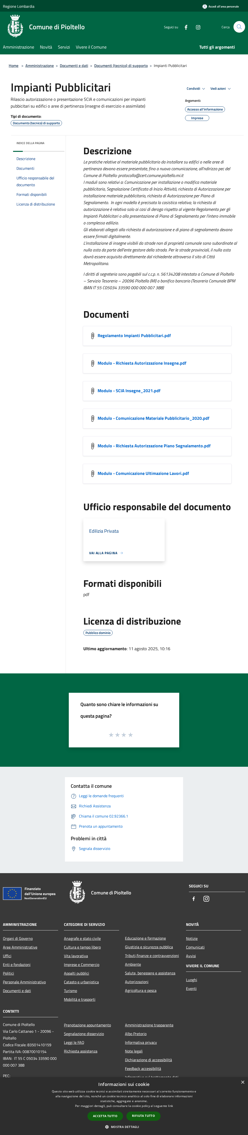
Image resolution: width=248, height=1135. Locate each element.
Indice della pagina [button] (30, 143)
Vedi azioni (218, 88)
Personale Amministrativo (24, 982)
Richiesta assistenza (80, 1051)
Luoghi (191, 980)
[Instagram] (196, 26)
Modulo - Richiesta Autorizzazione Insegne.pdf (142, 363)
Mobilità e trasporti (79, 999)
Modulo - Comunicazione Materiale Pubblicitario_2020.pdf (153, 418)
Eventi (191, 988)
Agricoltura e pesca (140, 990)
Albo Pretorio (136, 1034)
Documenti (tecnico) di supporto (121, 65)
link (170, 1106)
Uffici (7, 956)
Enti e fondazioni (17, 964)
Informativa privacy (141, 1042)
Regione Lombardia (18, 6)
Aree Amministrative (20, 947)
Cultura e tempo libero (82, 947)
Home (13, 65)
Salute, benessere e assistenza (150, 973)
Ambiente (133, 964)
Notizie (192, 938)
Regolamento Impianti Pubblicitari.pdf (134, 335)
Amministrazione (39, 65)
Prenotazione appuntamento (87, 1025)
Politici (8, 973)
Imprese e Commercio (81, 964)
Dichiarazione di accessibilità (148, 1060)
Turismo (70, 991)
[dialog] (124, 1106)
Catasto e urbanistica (81, 982)
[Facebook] (184, 26)
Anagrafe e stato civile (82, 938)
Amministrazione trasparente (149, 1025)
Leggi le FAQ (74, 1042)
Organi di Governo (18, 938)
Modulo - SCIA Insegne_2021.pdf (129, 390)
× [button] (242, 1082)
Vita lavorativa (76, 956)
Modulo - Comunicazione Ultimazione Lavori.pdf (143, 473)
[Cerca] (239, 27)
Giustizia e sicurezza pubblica (149, 947)
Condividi (194, 88)
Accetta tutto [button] (105, 1116)
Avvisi (191, 956)
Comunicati (195, 947)
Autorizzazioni (136, 982)
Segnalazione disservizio (84, 1034)
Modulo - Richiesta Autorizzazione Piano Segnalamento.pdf (154, 445)
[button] (124, 1126)
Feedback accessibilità (143, 1068)
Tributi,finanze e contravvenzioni (152, 955)
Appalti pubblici (76, 973)
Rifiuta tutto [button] (143, 1116)
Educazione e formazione (145, 938)
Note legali (134, 1051)
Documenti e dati (74, 65)
